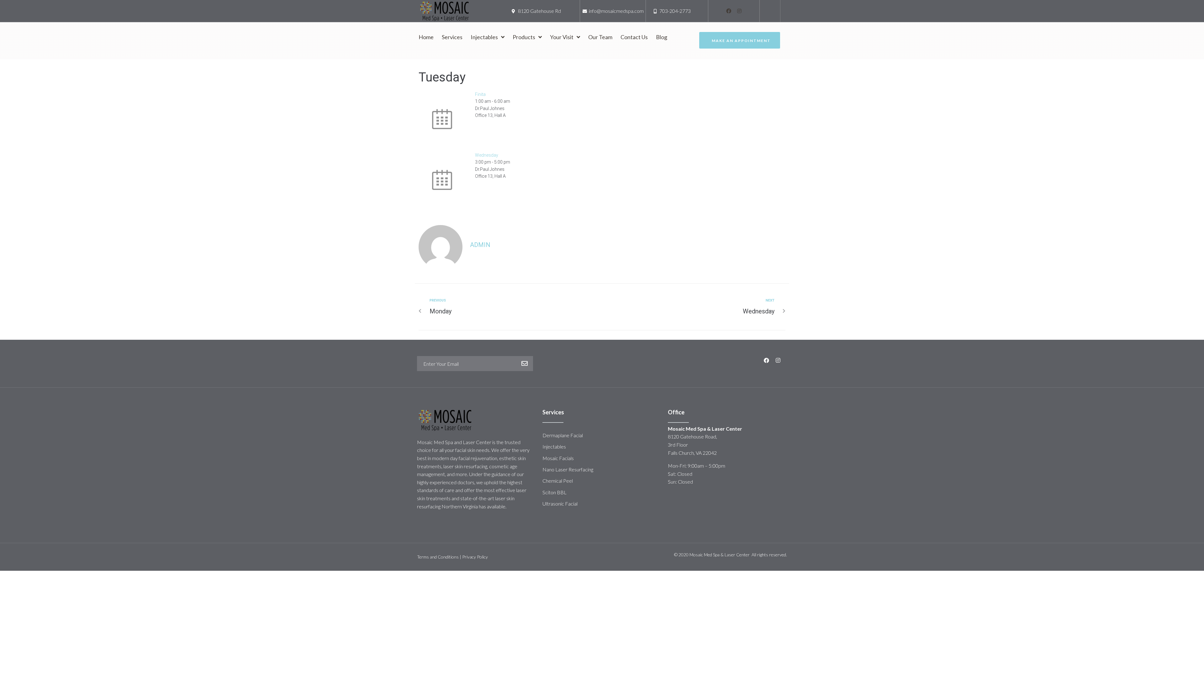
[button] (739, 40)
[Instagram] (739, 10)
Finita (480, 94)
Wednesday (486, 155)
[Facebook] (728, 10)
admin (480, 245)
